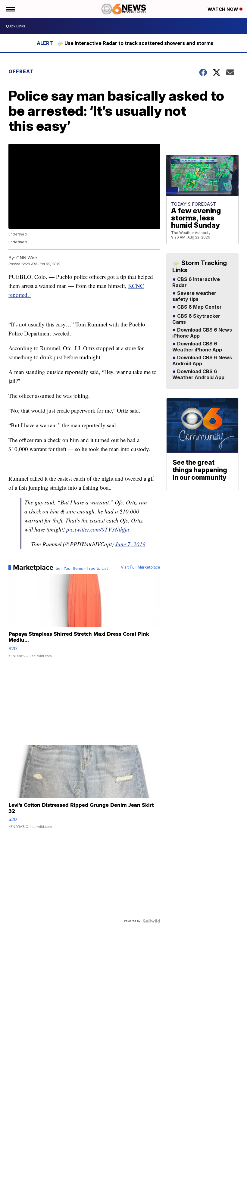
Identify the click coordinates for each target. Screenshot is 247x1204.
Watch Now (223, 9)
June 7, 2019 (130, 544)
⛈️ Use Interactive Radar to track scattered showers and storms (135, 43)
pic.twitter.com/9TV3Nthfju (97, 529)
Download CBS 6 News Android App (202, 361)
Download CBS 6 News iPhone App (202, 333)
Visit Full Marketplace (140, 567)
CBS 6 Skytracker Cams (196, 319)
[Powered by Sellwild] (151, 921)
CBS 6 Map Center (199, 307)
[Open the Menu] (10, 9)
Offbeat (21, 71)
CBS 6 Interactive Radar (196, 282)
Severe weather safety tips (194, 296)
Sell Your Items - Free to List (82, 568)
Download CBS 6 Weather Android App (198, 374)
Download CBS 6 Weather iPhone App (197, 347)
